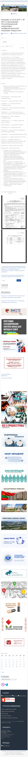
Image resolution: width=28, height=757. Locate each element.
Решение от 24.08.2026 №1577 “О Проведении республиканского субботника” (12, 301)
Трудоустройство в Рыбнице (7, 711)
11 (6, 662)
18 (6, 664)
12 (9, 662)
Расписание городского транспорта (9, 717)
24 (2, 666)
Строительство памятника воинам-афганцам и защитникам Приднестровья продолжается (12, 276)
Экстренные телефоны (6, 715)
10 (2, 662)
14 (16, 662)
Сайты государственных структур (8, 709)
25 (6, 666)
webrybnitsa (6, 33)
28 (16, 666)
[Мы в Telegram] (6, 686)
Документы (15, 33)
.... (1, 305)
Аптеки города (4, 713)
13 (13, 662)
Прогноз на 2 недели (6, 378)
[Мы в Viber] (3, 686)
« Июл (2, 672)
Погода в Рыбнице (5, 374)
